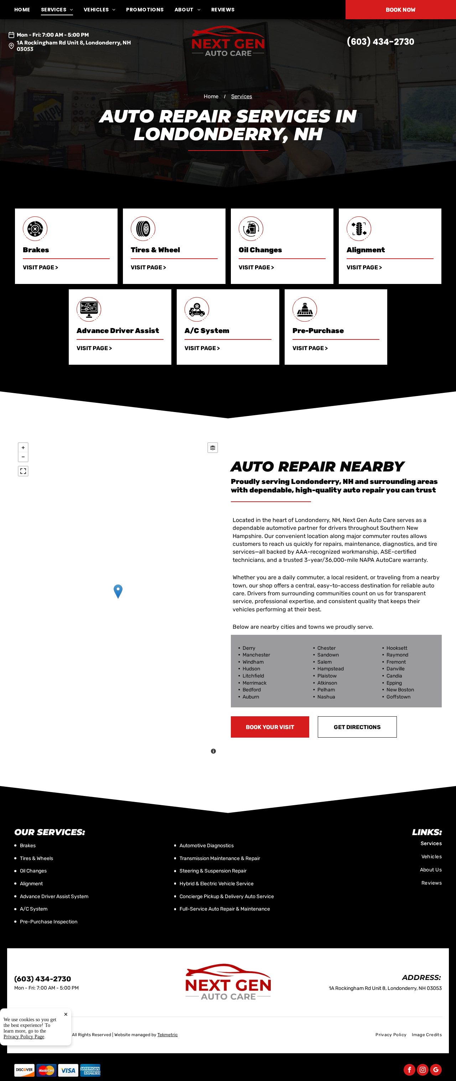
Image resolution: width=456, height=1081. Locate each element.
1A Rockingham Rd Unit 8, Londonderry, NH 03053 (74, 45)
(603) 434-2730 (380, 42)
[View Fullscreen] (23, 471)
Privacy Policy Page (24, 1036)
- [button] (23, 457)
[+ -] (118, 599)
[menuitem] (27, 9)
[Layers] (212, 447)
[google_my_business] (436, 1070)
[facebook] (409, 1070)
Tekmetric (167, 1034)
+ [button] (23, 447)
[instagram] (423, 1070)
